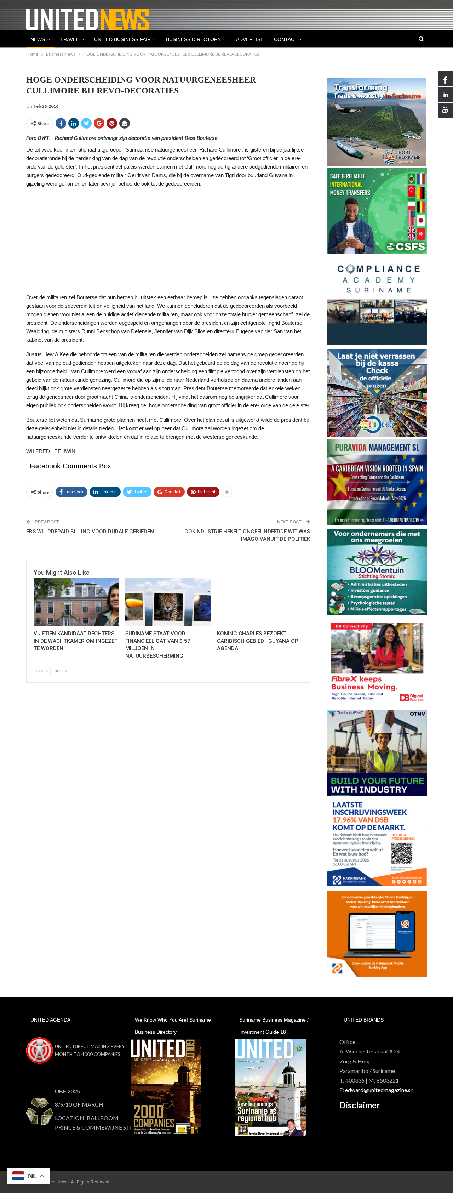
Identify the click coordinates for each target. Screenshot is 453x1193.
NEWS (37, 39)
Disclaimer (359, 1105)
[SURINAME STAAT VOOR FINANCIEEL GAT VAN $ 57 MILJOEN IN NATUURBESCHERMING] (168, 602)
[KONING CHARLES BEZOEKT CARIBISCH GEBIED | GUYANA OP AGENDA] (259, 602)
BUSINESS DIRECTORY (193, 39)
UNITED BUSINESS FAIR (122, 39)
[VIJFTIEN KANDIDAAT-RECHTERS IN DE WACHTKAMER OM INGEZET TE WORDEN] (76, 602)
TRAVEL (69, 39)
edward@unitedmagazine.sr (379, 1089)
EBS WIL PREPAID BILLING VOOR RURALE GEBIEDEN (90, 531)
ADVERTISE (250, 39)
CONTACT (286, 39)
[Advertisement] (168, 243)
